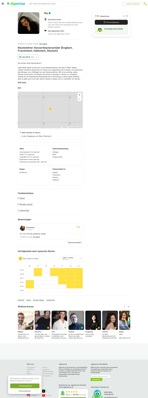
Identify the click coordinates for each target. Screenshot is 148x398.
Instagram (34, 395)
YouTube (48, 395)
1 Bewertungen (104, 16)
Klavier (22, 198)
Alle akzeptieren (25, 386)
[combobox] (53, 3)
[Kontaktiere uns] (145, 3)
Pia (46, 13)
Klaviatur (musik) (26, 204)
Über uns (44, 367)
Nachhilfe (21, 300)
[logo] (17, 3)
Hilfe (28, 371)
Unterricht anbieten (133, 4)
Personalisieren (25, 391)
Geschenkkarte (46, 376)
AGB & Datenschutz (47, 374)
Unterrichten (24, 210)
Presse (29, 374)
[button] (127, 16)
